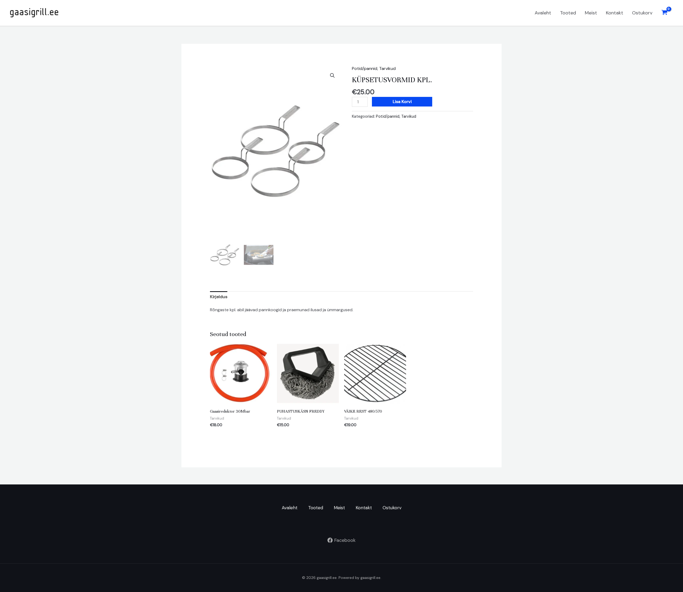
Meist (591, 13)
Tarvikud (387, 68)
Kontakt (614, 13)
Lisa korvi (402, 101)
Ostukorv (642, 13)
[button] (332, 75)
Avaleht (543, 13)
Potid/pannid (364, 68)
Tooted (568, 13)
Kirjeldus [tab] (218, 296)
